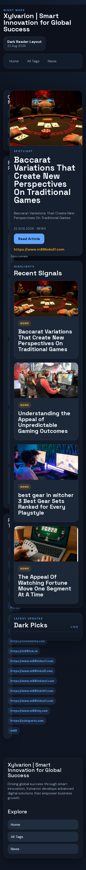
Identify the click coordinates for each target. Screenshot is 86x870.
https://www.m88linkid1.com (31, 671)
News (52, 61)
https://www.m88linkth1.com (31, 691)
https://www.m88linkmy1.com (32, 681)
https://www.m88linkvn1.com (31, 701)
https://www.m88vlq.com (29, 711)
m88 (13, 731)
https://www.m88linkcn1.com (31, 661)
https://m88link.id (23, 651)
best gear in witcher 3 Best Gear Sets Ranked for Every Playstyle (46, 503)
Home (14, 61)
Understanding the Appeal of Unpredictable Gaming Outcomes (44, 422)
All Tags (33, 61)
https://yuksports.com (27, 721)
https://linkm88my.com (27, 641)
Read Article (29, 238)
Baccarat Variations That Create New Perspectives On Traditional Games (45, 340)
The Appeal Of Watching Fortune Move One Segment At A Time (44, 585)
